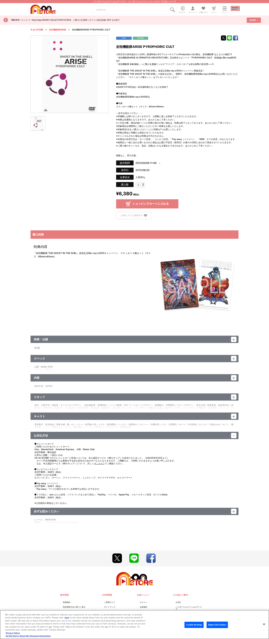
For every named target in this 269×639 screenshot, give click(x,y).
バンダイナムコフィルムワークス (189, 608)
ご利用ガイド (109, 602)
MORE (253, 20)
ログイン (143, 602)
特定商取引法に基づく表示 (74, 607)
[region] (134, 624)
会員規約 (143, 607)
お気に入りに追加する (132, 215)
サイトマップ (109, 607)
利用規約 (66, 602)
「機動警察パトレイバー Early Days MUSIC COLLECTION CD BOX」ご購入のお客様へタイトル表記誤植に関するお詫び (64, 20)
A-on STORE (37, 29)
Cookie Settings (194, 624)
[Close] (264, 624)
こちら (99, 463)
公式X (178, 602)
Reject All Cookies (217, 624)
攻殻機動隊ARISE (57, 29)
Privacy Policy (13, 633)
